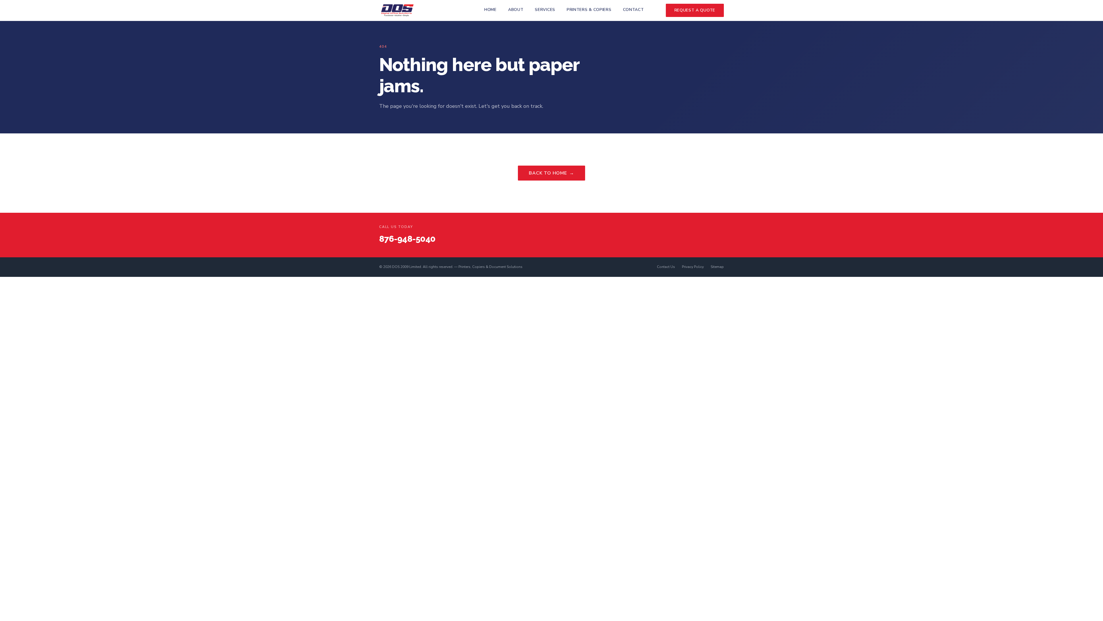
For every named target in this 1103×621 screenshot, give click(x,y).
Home (490, 9)
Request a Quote (695, 10)
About (516, 9)
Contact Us (666, 266)
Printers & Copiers (589, 9)
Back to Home (551, 173)
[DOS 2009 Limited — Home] (397, 10)
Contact (633, 9)
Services (545, 9)
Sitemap (717, 266)
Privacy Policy (693, 266)
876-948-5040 (407, 239)
